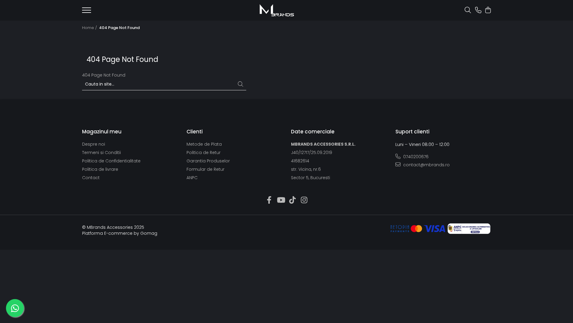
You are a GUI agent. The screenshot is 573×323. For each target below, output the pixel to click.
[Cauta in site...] (468, 10)
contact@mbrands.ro (426, 165)
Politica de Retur (204, 153)
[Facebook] (269, 200)
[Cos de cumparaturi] (488, 10)
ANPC (192, 178)
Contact (91, 178)
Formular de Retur (205, 169)
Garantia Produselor (208, 161)
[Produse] (86, 11)
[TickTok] (292, 200)
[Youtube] (280, 200)
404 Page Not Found (119, 28)
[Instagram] (304, 200)
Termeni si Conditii (101, 153)
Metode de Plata (204, 144)
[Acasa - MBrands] (276, 10)
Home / (90, 28)
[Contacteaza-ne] (478, 10)
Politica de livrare (100, 169)
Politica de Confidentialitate (111, 161)
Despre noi (93, 144)
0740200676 (415, 157)
